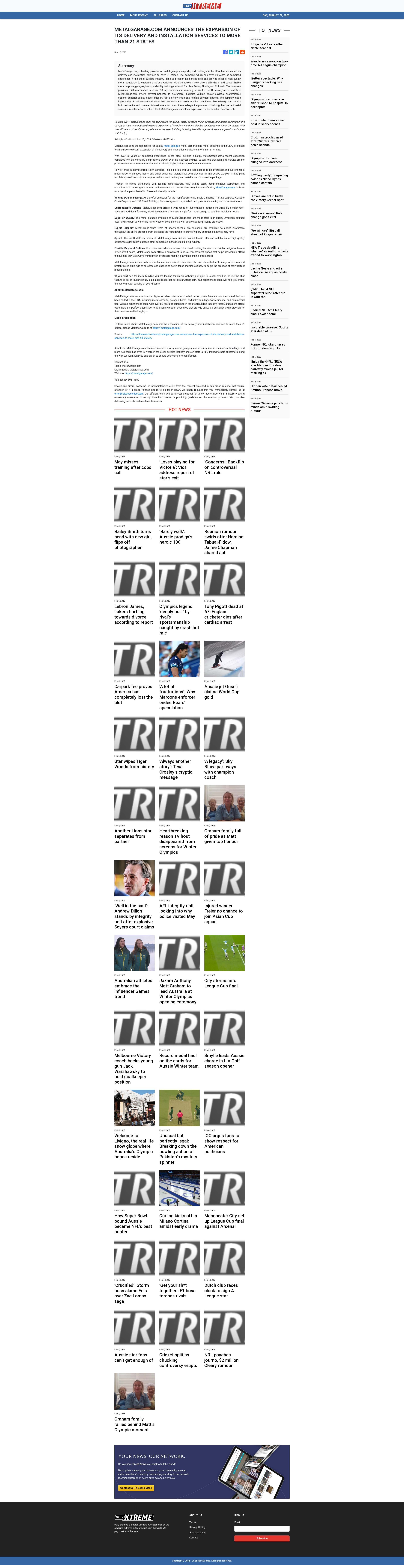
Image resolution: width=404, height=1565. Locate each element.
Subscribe (262, 1538)
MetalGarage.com (225, 187)
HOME (121, 15)
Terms (192, 1522)
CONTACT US (180, 15)
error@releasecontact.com (128, 393)
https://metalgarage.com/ (167, 327)
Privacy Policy (197, 1527)
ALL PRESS (160, 15)
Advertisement (197, 1532)
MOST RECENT (139, 15)
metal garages (172, 145)
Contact (193, 1537)
